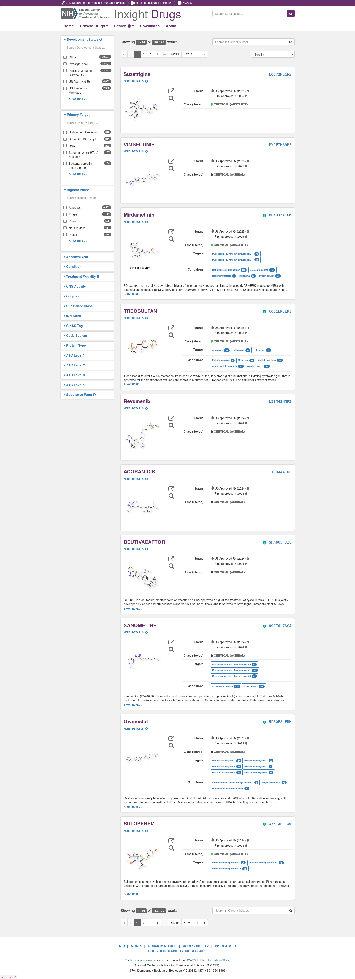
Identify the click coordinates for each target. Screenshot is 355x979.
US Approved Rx (79, 81)
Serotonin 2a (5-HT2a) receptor (83, 154)
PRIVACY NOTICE (162, 945)
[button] (65, 39)
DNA (72, 146)
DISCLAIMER (225, 945)
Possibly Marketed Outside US (81, 73)
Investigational (78, 64)
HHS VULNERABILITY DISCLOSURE (177, 950)
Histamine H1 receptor (83, 132)
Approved (75, 207)
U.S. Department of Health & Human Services (95, 3)
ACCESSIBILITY (196, 945)
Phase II (74, 214)
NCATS (187, 3)
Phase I (74, 235)
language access (141, 960)
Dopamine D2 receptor (83, 139)
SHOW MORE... (79, 98)
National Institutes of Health (154, 3)
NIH (122, 945)
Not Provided (77, 228)
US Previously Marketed (78, 90)
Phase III (74, 221)
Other (72, 57)
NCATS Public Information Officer (208, 960)
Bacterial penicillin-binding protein (81, 165)
